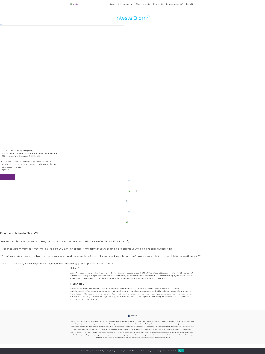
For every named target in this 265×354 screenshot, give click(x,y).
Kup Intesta (158, 4)
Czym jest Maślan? (124, 4)
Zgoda (181, 351)
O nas (111, 4)
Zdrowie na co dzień (174, 4)
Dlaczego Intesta (143, 4)
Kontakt (189, 4)
